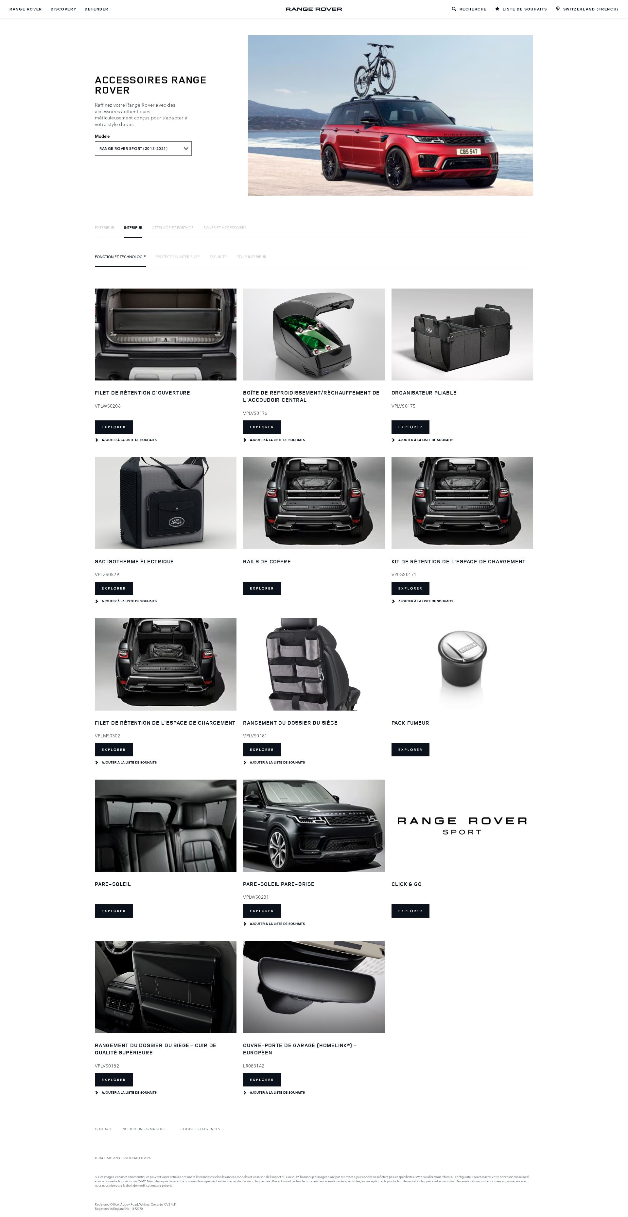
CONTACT (103, 1129)
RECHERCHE (473, 9)
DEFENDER (97, 9)
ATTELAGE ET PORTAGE (173, 227)
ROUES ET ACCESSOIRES (224, 227)
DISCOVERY (63, 9)
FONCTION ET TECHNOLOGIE (120, 256)
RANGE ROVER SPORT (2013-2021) (133, 148)
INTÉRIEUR (133, 227)
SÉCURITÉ (218, 256)
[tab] (104, 227)
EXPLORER (114, 427)
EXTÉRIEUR (104, 227)
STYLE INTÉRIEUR (251, 256)
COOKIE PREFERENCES (200, 1129)
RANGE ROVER (25, 9)
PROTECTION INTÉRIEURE (178, 256)
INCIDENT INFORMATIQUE (144, 1129)
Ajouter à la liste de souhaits (129, 440)
